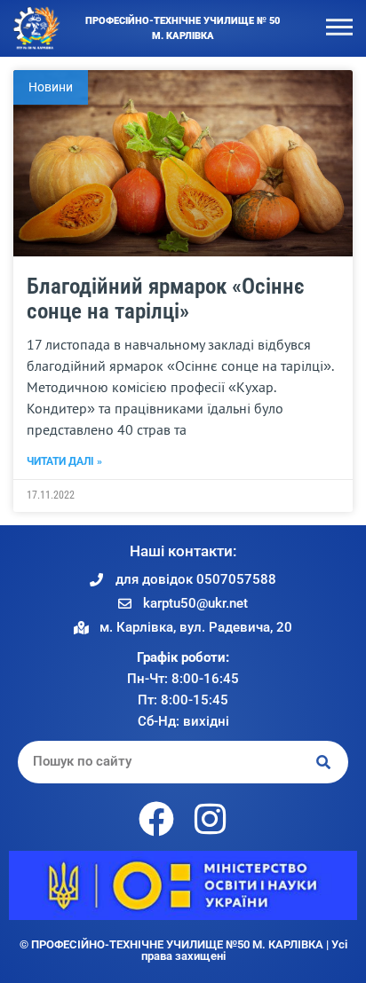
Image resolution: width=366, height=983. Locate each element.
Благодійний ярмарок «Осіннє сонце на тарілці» (165, 299)
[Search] (324, 761)
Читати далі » (64, 461)
